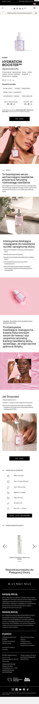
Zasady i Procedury (8, 647)
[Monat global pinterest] (23, 689)
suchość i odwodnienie (22, 88)
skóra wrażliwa (27, 96)
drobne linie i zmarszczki (12, 92)
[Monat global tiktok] (27, 689)
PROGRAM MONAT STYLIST (26, 1)
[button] (5, 546)
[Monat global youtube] (19, 689)
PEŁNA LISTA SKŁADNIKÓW (19, 515)
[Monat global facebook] (16, 689)
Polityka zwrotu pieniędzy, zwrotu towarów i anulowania (27, 643)
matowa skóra (7, 88)
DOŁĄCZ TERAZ (6, 1)
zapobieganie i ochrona (11, 96)
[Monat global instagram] (12, 689)
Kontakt (5, 649)
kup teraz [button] (19, 119)
